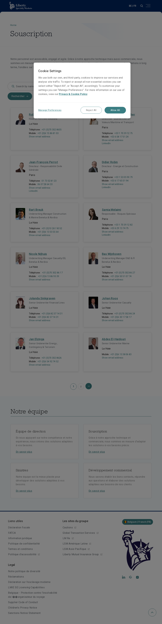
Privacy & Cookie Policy (73, 94)
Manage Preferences (50, 110)
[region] (82, 90)
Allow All (115, 110)
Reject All (91, 110)
